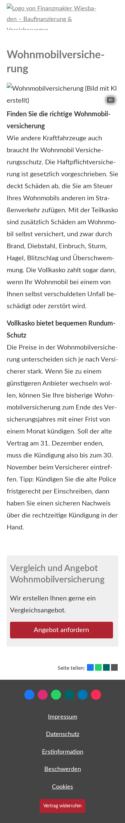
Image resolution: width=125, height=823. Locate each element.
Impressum (62, 717)
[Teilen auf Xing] (106, 667)
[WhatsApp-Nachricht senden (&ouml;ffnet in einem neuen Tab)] (56, 695)
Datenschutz (62, 734)
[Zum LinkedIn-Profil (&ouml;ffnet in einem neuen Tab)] (83, 695)
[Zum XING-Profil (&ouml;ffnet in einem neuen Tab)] (69, 695)
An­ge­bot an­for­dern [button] (61, 630)
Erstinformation (62, 752)
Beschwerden (62, 769)
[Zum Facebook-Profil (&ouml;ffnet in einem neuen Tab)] (29, 695)
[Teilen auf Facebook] (90, 667)
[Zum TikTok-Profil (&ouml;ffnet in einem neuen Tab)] (96, 695)
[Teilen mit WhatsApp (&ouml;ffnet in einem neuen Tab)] (98, 667)
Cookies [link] (62, 787)
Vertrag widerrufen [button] (62, 805)
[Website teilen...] (114, 667)
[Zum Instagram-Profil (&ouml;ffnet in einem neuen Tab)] (43, 695)
